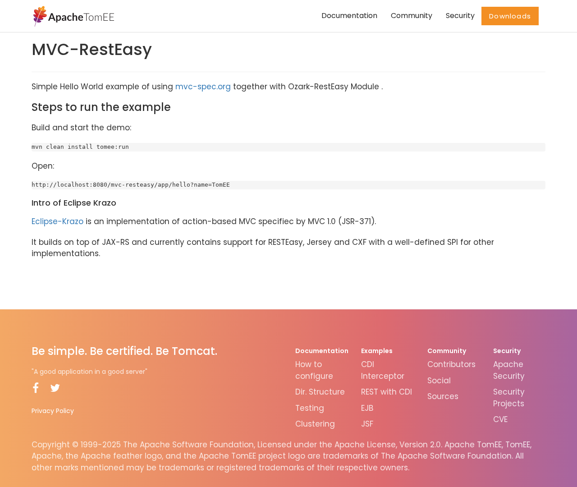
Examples (377, 350)
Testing (309, 408)
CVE (500, 419)
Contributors (451, 364)
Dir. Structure (320, 391)
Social (439, 380)
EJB (367, 408)
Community (411, 15)
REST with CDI (386, 391)
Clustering (315, 423)
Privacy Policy (53, 410)
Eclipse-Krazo (57, 221)
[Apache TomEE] (73, 16)
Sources (442, 396)
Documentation (349, 15)
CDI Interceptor (382, 370)
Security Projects (509, 397)
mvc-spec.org (203, 86)
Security (460, 15)
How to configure (314, 370)
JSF (367, 423)
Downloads (510, 16)
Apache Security (509, 370)
